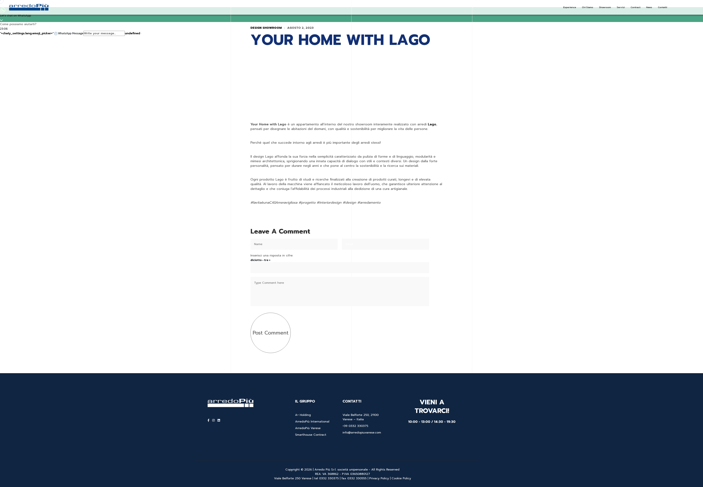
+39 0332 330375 (355, 426)
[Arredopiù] (28, 7)
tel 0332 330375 (326, 478)
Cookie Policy (401, 478)
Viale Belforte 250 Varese (293, 478)
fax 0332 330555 (354, 478)
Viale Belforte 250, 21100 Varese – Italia (361, 417)
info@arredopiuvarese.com (362, 432)
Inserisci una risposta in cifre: (271, 255)
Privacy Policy (379, 478)
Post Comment (271, 333)
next (430, 44)
